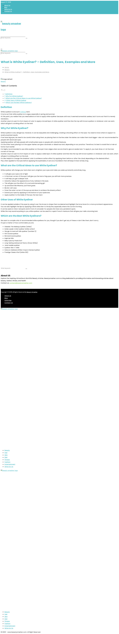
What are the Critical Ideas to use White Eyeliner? (24, 98)
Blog (5, 7)
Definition (8, 94)
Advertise (7, 300)
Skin (6, 455)
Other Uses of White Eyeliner (16, 100)
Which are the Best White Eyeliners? (19, 103)
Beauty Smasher (32, 292)
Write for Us (8, 9)
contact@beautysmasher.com (20, 283)
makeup (23, 112)
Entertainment (9, 464)
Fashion (7, 462)
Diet (5, 457)
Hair (5, 453)
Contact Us (8, 11)
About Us (7, 5)
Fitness (7, 460)
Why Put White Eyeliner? (14, 96)
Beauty (3, 81)
